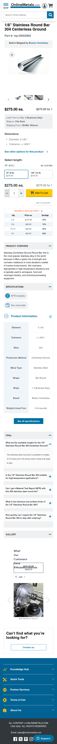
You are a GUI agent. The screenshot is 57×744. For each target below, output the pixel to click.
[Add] (21, 193)
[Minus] (7, 193)
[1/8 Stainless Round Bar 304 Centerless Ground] (17, 97)
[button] (51, 7)
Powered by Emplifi (29, 618)
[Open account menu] (44, 5)
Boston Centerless (38, 42)
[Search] (50, 14)
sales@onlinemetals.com (29, 732)
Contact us (28, 647)
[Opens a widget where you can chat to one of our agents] (43, 738)
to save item (43, 202)
